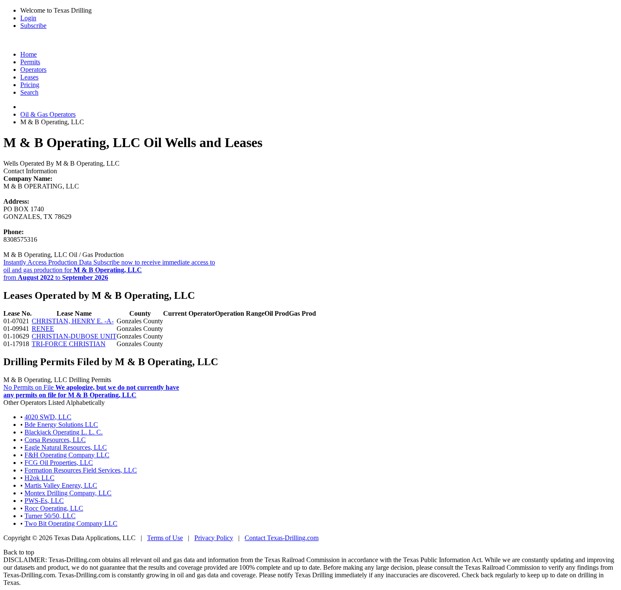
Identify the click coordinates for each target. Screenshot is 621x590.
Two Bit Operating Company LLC (71, 523)
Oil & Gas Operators (48, 114)
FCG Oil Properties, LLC (59, 462)
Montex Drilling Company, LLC (68, 493)
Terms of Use (165, 537)
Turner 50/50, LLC (50, 515)
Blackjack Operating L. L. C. (64, 432)
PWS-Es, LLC (44, 500)
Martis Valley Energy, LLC (61, 485)
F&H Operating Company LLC (67, 455)
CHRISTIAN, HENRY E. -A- (73, 321)
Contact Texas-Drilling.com (282, 537)
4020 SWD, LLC (48, 417)
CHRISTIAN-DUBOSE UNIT (74, 336)
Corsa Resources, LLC (55, 439)
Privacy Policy (213, 537)
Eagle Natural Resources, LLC (66, 447)
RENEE (43, 328)
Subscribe (33, 25)
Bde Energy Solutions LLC (61, 424)
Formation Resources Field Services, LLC (81, 470)
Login (28, 18)
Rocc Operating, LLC (54, 508)
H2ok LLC (39, 477)
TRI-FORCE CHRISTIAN (69, 343)
